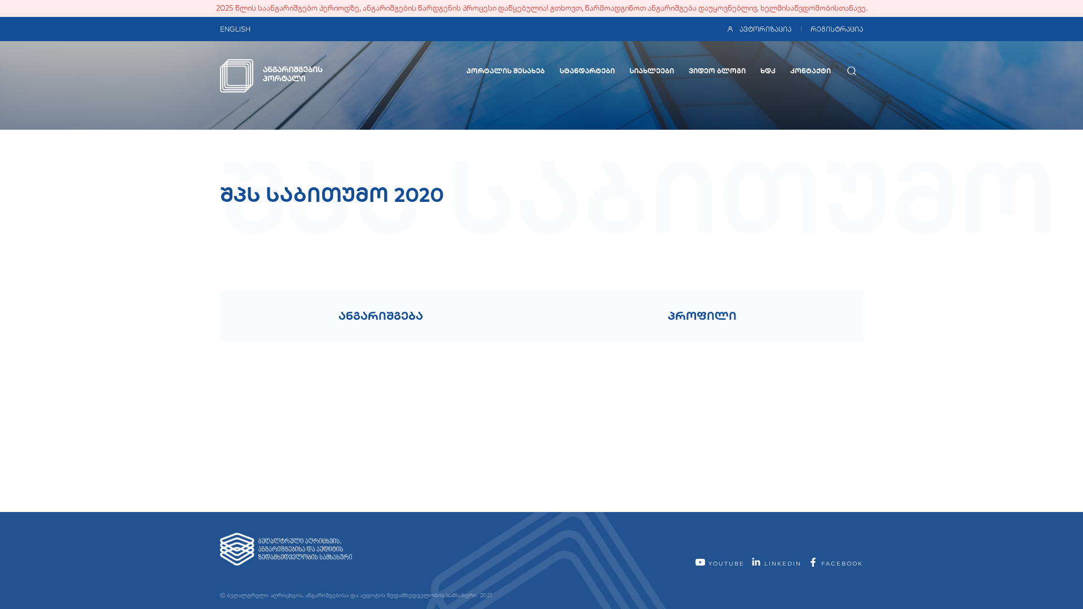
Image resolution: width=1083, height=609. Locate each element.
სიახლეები (651, 71)
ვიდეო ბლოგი (717, 71)
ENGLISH (235, 29)
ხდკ (768, 71)
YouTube (725, 563)
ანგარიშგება (380, 315)
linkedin (781, 563)
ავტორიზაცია (765, 29)
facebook (840, 563)
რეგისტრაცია (837, 29)
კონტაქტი (810, 71)
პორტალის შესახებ (505, 71)
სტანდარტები (587, 71)
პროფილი (702, 315)
